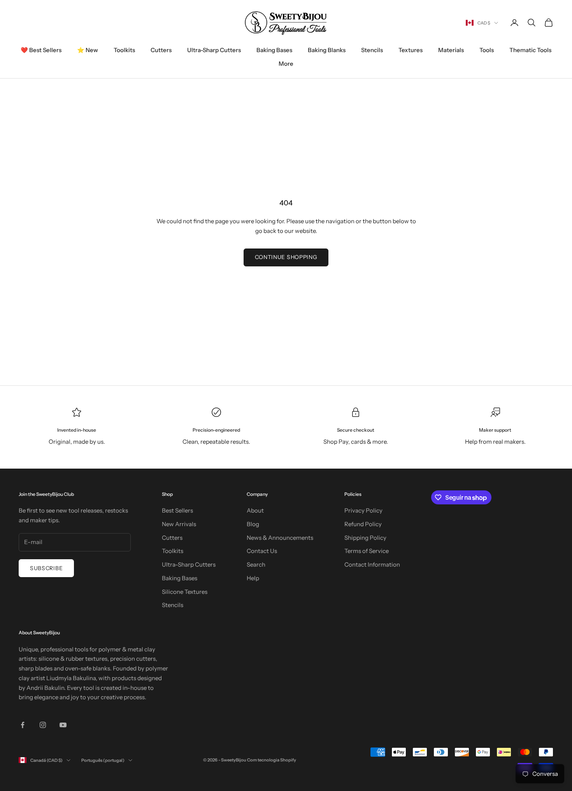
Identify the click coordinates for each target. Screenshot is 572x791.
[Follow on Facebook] (22, 725)
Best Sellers (177, 510)
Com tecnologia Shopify (271, 760)
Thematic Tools (530, 50)
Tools (486, 50)
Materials (451, 50)
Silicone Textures (184, 591)
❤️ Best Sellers (41, 50)
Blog (253, 524)
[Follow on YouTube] (63, 725)
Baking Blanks (327, 50)
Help (253, 578)
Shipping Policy (365, 537)
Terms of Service (366, 551)
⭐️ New (87, 50)
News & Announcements (280, 537)
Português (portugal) (103, 760)
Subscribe (46, 568)
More (286, 63)
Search (256, 564)
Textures (410, 50)
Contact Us (262, 551)
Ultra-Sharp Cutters (214, 50)
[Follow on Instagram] (43, 725)
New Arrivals (179, 524)
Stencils (372, 50)
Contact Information (372, 564)
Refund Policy (363, 524)
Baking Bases (274, 50)
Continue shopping (286, 257)
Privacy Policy (363, 510)
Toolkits (124, 50)
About (255, 510)
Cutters (161, 50)
